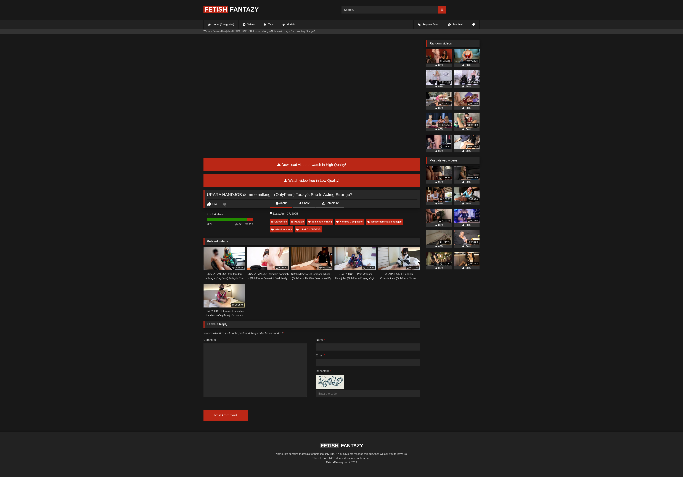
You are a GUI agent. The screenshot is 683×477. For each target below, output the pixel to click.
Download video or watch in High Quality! (313, 165)
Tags (271, 24)
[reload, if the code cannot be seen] (330, 387)
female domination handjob (386, 221)
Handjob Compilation (351, 221)
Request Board (430, 24)
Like (215, 204)
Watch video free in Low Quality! (313, 180)
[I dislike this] (225, 205)
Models (290, 24)
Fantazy (231, 9)
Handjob (299, 221)
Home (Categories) (223, 24)
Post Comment (225, 415)
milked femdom (283, 229)
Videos (251, 24)
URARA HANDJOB (310, 229)
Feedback (458, 24)
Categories (280, 221)
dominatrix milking (322, 221)
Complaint (331, 203)
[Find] (442, 10)
